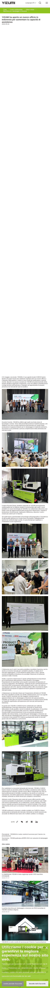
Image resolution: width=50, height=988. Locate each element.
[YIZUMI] (8, 3)
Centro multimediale (16, 9)
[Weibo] (27, 822)
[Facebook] (32, 822)
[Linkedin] (37, 822)
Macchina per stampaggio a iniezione (15, 11)
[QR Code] (22, 822)
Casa (5, 9)
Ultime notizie (30, 9)
